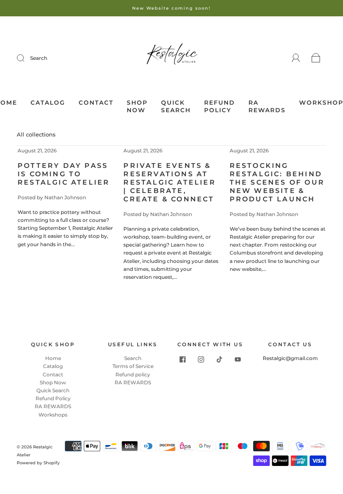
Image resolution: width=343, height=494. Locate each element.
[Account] (296, 58)
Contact (96, 102)
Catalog (48, 102)
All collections (36, 134)
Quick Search (176, 106)
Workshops (52, 415)
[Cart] (316, 58)
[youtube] (238, 359)
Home (53, 358)
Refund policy (132, 374)
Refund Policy (219, 106)
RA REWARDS (267, 106)
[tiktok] (219, 359)
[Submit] (26, 58)
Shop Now (137, 106)
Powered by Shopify (38, 463)
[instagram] (201, 359)
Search (38, 58)
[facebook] (183, 359)
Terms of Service (133, 366)
